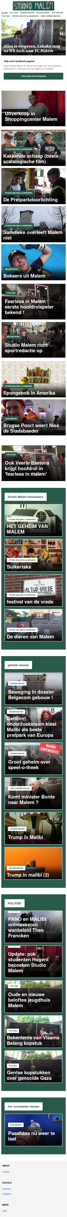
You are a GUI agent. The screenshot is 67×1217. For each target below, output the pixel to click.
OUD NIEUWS (57, 13)
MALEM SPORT (43, 13)
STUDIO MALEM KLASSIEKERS (25, 16)
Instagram (6, 1193)
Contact (5, 1171)
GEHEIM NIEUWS (27, 13)
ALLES (4, 13)
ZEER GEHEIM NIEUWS (50, 16)
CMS (4, 1210)
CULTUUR (13, 13)
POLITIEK (6, 16)
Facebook (6, 1188)
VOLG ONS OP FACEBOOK (33, 76)
